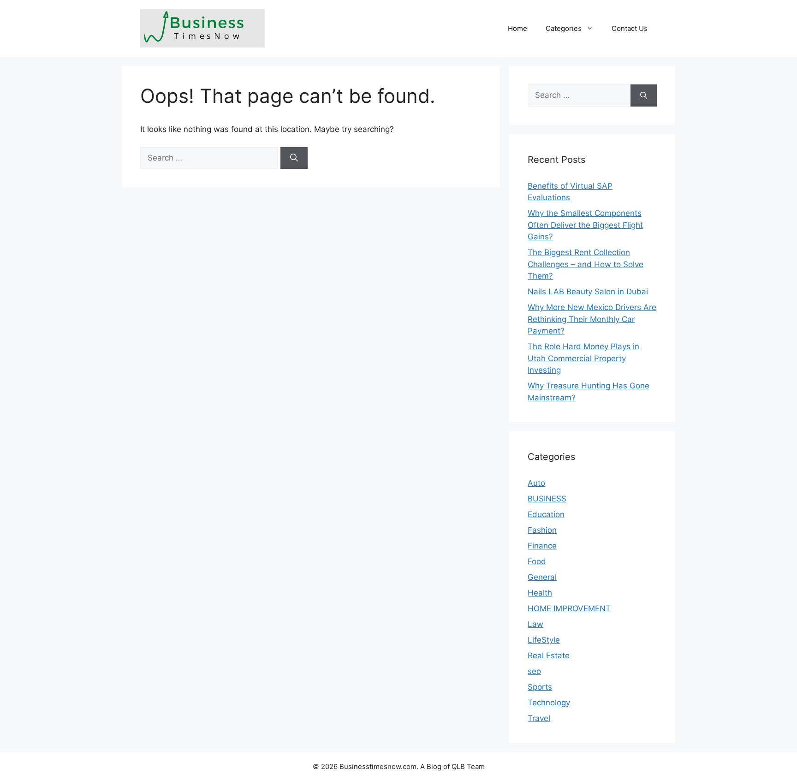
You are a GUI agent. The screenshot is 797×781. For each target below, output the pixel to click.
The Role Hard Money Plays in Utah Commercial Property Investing (583, 358)
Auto (536, 483)
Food (537, 561)
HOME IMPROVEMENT (569, 608)
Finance (542, 545)
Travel (539, 718)
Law (535, 624)
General (542, 577)
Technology (549, 702)
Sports (540, 687)
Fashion (542, 530)
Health (540, 592)
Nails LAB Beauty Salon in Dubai (588, 291)
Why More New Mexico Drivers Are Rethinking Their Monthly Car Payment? (592, 319)
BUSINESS (547, 498)
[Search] (294, 158)
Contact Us (630, 28)
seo (534, 671)
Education (546, 514)
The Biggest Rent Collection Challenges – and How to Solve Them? (585, 264)
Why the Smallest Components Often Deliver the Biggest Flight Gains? (585, 225)
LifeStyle (544, 639)
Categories (564, 28)
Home (517, 28)
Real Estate (549, 655)
